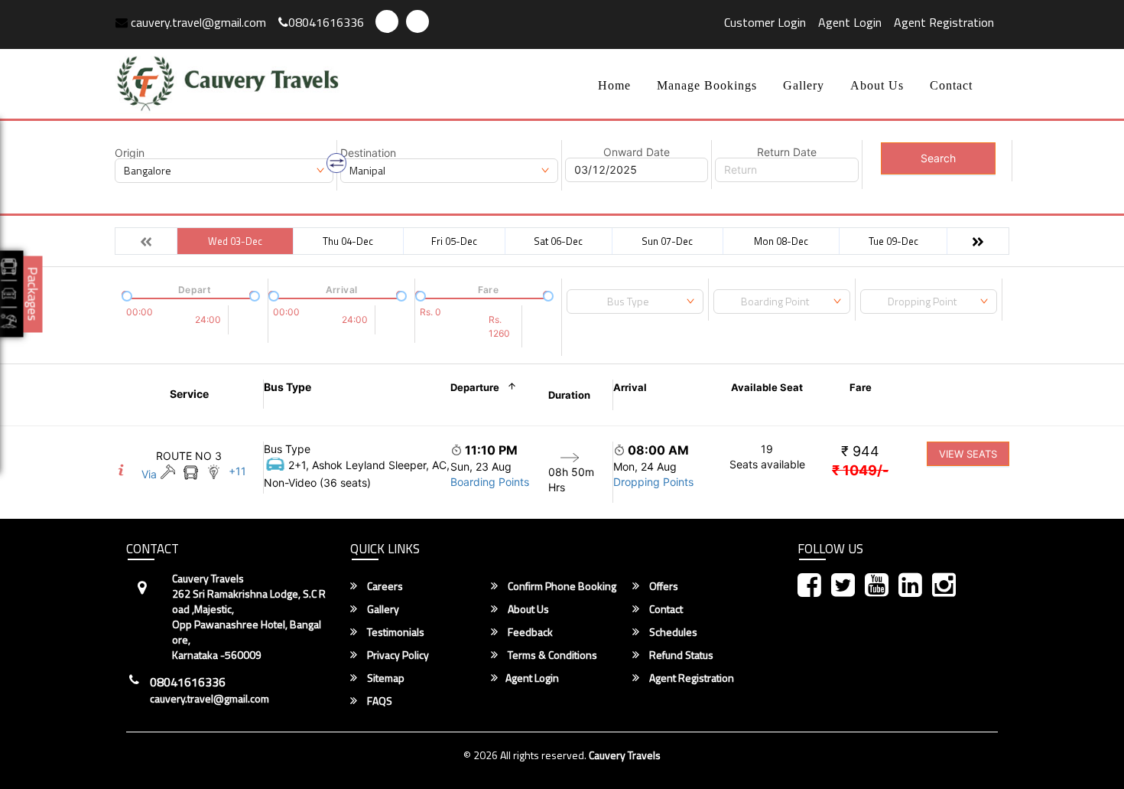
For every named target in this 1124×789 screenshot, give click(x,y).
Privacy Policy (397, 655)
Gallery (803, 85)
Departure (474, 387)
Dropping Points (653, 481)
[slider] (125, 294)
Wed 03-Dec (235, 241)
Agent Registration (944, 22)
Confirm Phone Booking (560, 586)
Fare (860, 387)
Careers (384, 586)
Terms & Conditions (551, 655)
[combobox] (635, 301)
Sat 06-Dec (558, 241)
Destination (368, 153)
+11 (237, 471)
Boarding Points (489, 481)
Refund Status (680, 655)
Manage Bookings (707, 85)
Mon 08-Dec (781, 241)
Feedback (529, 632)
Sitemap (384, 678)
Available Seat (767, 387)
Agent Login (850, 22)
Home (614, 85)
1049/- (860, 470)
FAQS (378, 701)
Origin (130, 153)
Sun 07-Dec (667, 241)
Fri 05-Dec (454, 241)
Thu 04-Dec (348, 241)
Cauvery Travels (625, 755)
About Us (877, 85)
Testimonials (394, 632)
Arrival (630, 387)
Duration (569, 395)
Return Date (787, 152)
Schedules (672, 632)
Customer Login (765, 22)
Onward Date (636, 152)
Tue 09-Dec (893, 241)
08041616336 (326, 22)
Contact (951, 85)
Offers (662, 586)
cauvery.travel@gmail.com (197, 22)
